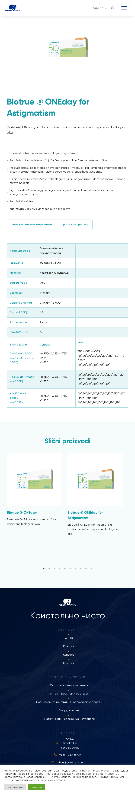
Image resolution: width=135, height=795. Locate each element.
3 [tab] (54, 569)
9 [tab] (86, 569)
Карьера (69, 654)
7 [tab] (75, 569)
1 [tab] (44, 569)
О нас (69, 637)
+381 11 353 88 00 (70, 754)
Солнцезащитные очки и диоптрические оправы (69, 702)
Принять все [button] (36, 787)
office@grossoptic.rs (70, 762)
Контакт (68, 646)
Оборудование (69, 710)
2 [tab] (49, 569)
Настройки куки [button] (15, 787)
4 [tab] (59, 569)
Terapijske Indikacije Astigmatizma (31, 224)
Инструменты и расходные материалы (69, 718)
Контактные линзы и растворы (69, 693)
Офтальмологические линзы (69, 685)
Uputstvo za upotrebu (75, 224)
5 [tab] (65, 569)
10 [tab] (91, 569)
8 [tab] (80, 569)
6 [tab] (70, 569)
